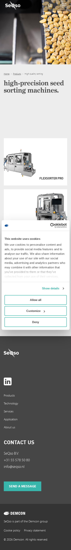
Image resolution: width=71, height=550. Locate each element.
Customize (33, 310)
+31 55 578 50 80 (17, 460)
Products (17, 74)
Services (8, 411)
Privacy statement (35, 530)
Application (11, 419)
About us (9, 427)
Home (6, 74)
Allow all (35, 299)
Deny (35, 322)
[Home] (20, 5)
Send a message (22, 486)
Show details (50, 288)
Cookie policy (12, 530)
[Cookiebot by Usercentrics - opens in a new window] (50, 225)
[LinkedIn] (8, 381)
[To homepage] (19, 353)
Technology (11, 403)
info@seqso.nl (14, 467)
